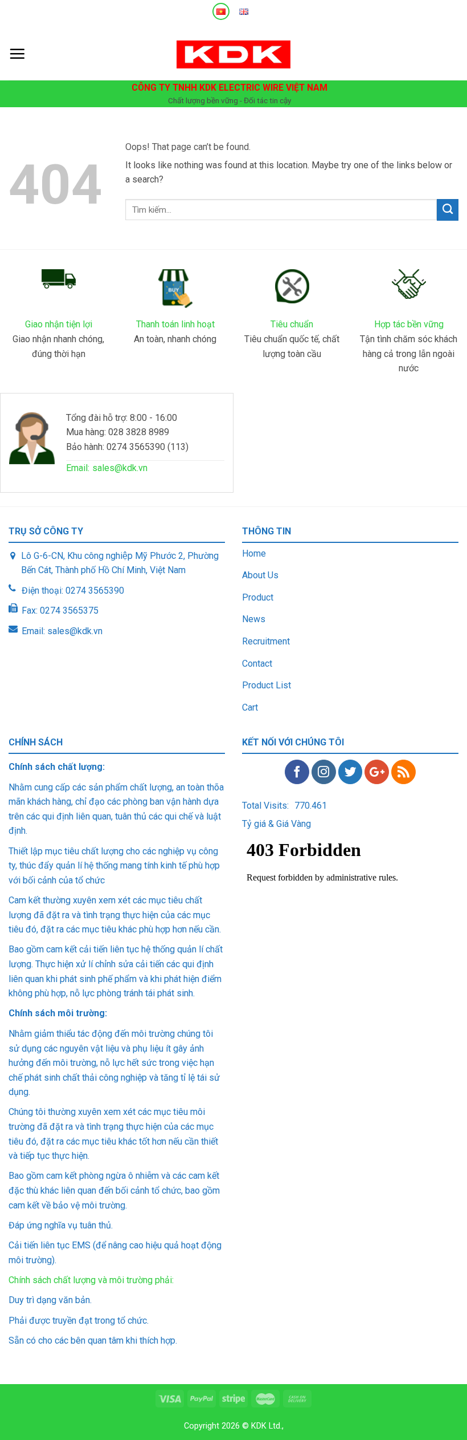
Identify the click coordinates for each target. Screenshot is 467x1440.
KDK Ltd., (267, 1426)
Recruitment (266, 641)
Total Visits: (265, 805)
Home (254, 553)
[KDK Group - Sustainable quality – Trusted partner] (233, 54)
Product (257, 597)
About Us (260, 575)
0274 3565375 (69, 610)
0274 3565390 (94, 590)
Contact (257, 663)
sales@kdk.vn (120, 468)
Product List (266, 685)
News (253, 619)
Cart (250, 707)
